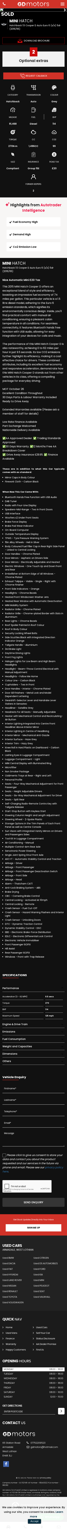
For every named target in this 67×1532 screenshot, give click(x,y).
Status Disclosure (45, 1339)
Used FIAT (7, 1269)
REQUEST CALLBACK (36, 75)
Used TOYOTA (9, 1297)
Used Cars (41, 1327)
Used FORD (39, 1269)
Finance (10, 1339)
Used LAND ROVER (12, 1280)
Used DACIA (8, 1263)
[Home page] (33, 4)
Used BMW (8, 1258)
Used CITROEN (41, 1258)
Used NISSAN (9, 1286)
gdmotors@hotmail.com (44, 1447)
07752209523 (37, 1443)
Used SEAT (39, 1291)
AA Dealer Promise (46, 1344)
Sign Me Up (33, 1228)
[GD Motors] (19, 1436)
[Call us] (4, 4)
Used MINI (39, 1280)
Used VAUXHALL (42, 1297)
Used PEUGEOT (41, 1286)
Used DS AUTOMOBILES (46, 1263)
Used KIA (38, 1275)
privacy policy (45, 1478)
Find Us (40, 1350)
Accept (34, 1521)
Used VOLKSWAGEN (13, 1302)
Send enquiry (33, 1202)
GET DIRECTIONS (12, 1405)
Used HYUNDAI (10, 1275)
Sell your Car (43, 1333)
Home (9, 1327)
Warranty (11, 1344)
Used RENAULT (10, 1291)
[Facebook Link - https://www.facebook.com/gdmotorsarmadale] (6, 1464)
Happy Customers (16, 1350)
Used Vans (11, 1333)
